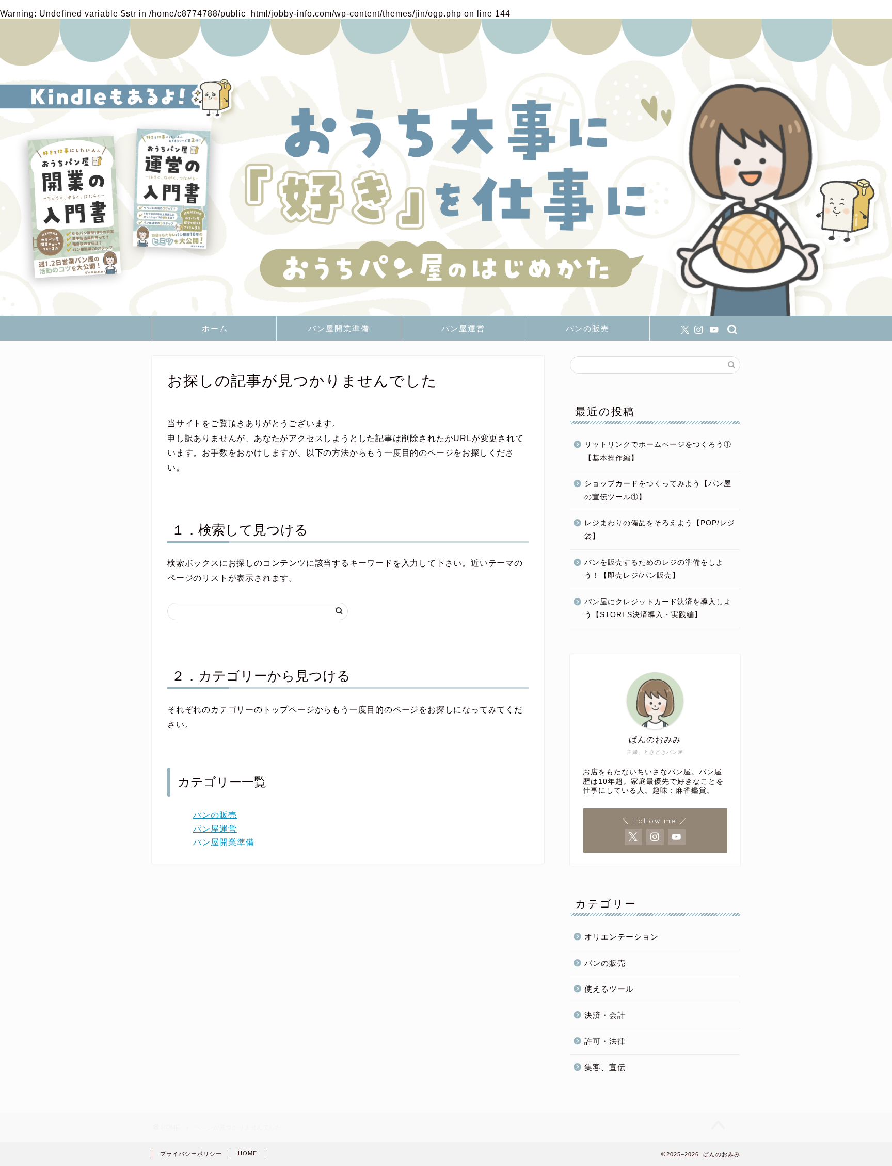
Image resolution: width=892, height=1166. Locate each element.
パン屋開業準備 (339, 328)
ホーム (215, 328)
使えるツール (609, 988)
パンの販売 (588, 328)
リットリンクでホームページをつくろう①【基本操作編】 (657, 451)
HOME (247, 1153)
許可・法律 (605, 1041)
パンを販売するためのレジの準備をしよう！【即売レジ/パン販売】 (654, 569)
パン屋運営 (463, 328)
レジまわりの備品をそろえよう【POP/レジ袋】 (659, 529)
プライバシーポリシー (191, 1154)
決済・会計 (605, 1015)
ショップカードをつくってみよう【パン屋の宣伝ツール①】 (657, 490)
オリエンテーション (621, 936)
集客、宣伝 (605, 1067)
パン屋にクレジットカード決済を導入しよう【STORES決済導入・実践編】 (657, 608)
